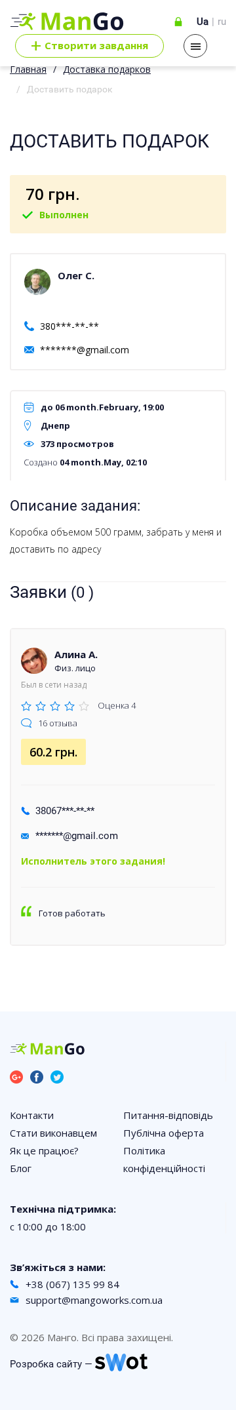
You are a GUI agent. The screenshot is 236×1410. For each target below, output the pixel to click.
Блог (20, 1168)
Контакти (32, 1115)
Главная (28, 69)
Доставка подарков (107, 69)
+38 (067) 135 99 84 (72, 1284)
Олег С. (76, 275)
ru (222, 22)
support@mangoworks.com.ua (94, 1299)
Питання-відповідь (168, 1115)
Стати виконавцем (53, 1132)
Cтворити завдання (89, 46)
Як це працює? (44, 1150)
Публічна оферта (163, 1132)
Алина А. (76, 654)
